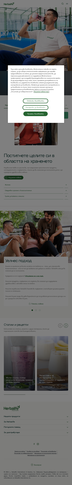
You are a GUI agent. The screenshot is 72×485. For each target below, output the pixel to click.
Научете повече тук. (41, 92)
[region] (36, 94)
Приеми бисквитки (35, 114)
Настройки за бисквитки (35, 107)
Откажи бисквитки (35, 101)
